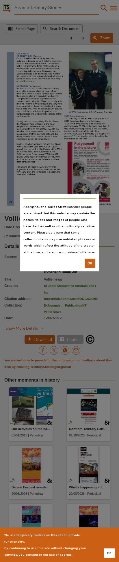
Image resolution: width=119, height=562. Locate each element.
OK (90, 263)
